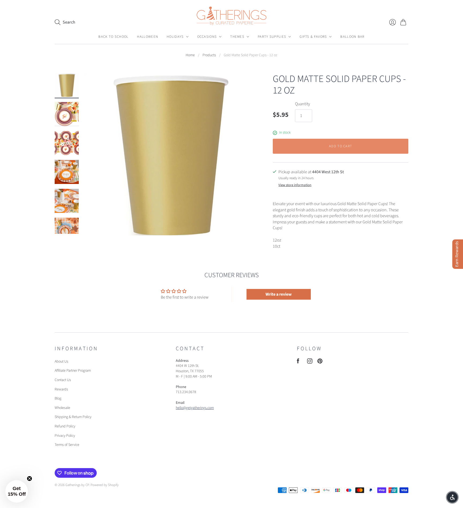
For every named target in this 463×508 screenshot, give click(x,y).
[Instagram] (309, 362)
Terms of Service (67, 444)
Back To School (113, 36)
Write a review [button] (279, 294)
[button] (16, 491)
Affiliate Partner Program (73, 370)
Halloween (147, 36)
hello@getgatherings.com (195, 408)
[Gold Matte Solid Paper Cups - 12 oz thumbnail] (67, 85)
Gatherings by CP (77, 485)
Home (190, 55)
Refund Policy (65, 426)
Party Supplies (272, 36)
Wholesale (62, 408)
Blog (58, 398)
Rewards (61, 389)
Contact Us (63, 380)
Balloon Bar (352, 36)
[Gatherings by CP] (231, 15)
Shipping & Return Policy (73, 417)
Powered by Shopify (105, 485)
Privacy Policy (65, 435)
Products (209, 55)
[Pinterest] (320, 362)
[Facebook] (298, 362)
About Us (61, 361)
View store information (294, 185)
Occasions (207, 36)
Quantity (302, 104)
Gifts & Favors (313, 36)
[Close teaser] (29, 478)
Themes (237, 36)
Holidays (175, 36)
